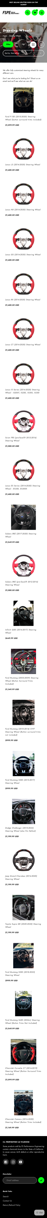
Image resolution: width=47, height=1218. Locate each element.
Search (6, 1196)
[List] (41, 44)
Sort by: (7, 53)
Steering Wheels (15, 36)
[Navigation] (41, 12)
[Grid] (33, 44)
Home (5, 36)
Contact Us (7, 1200)
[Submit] (41, 1180)
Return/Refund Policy (11, 1205)
